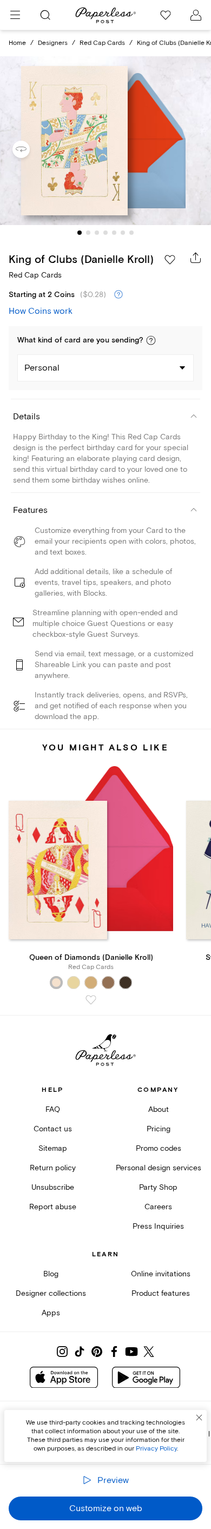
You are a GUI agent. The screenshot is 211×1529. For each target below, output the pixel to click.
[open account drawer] (196, 15)
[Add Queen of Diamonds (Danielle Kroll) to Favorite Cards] (90, 999)
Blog (50, 1273)
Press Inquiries (158, 1226)
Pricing (158, 1128)
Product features (160, 1293)
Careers (158, 1206)
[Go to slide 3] (97, 232)
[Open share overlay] (195, 257)
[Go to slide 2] (88, 232)
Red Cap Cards (102, 43)
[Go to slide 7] (131, 232)
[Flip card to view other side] (29, 149)
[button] (151, 340)
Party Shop (158, 1187)
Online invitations (160, 1273)
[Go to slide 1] (79, 232)
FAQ (52, 1109)
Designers (53, 43)
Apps (51, 1312)
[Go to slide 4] (105, 232)
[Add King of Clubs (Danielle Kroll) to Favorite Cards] (169, 259)
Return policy (53, 1167)
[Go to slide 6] (123, 232)
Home (17, 43)
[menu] (15, 15)
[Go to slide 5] (114, 232)
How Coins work (40, 311)
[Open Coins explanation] (118, 294)
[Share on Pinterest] (96, 1351)
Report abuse (52, 1206)
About (158, 1109)
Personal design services (158, 1167)
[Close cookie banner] (199, 1417)
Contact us (53, 1128)
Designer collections (51, 1293)
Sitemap (52, 1148)
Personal (42, 368)
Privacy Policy (156, 1449)
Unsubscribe (52, 1187)
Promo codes (158, 1148)
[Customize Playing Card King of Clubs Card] (105, 141)
